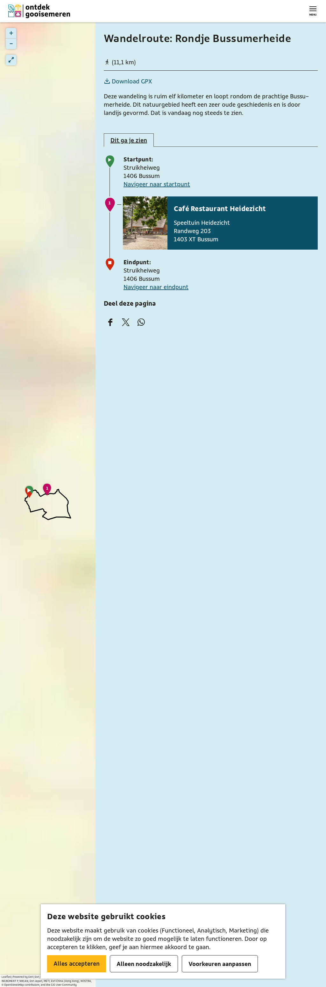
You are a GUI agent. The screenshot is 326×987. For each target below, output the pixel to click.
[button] (29, 494)
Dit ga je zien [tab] (128, 140)
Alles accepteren (76, 963)
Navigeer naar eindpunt (156, 287)
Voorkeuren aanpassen (219, 964)
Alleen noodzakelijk (144, 964)
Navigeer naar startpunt (157, 184)
